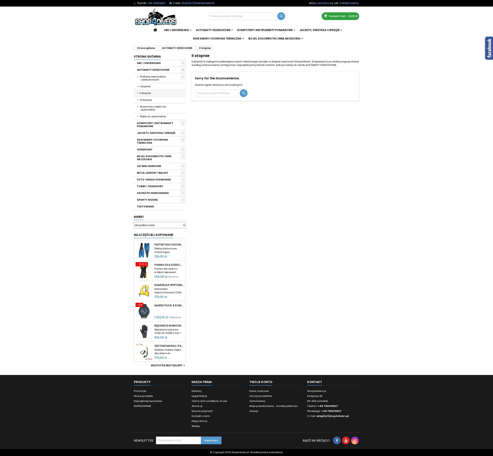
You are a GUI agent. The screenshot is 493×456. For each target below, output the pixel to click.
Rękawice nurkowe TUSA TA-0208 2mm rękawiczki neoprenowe (169, 325)
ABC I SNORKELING (176, 30)
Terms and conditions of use (209, 401)
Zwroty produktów (260, 396)
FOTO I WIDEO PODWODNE (154, 179)
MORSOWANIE (142, 406)
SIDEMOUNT (145, 149)
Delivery (197, 391)
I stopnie (145, 86)
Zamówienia (257, 401)
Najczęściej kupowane (148, 401)
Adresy (253, 411)
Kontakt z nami (201, 416)
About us (197, 406)
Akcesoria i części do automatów (153, 108)
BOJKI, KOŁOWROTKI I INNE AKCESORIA (274, 38)
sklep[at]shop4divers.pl (198, 3)
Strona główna (147, 56)
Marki (138, 217)
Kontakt (314, 382)
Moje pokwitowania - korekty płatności (273, 406)
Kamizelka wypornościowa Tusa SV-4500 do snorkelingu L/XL (169, 285)
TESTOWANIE (145, 206)
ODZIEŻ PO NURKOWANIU (153, 193)
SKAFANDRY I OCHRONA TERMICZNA (217, 38)
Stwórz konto (349, 3)
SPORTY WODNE (147, 200)
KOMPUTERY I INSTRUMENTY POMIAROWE (265, 30)
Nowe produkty (143, 396)
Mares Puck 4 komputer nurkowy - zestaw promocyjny (169, 305)
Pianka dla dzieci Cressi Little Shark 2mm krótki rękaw (169, 264)
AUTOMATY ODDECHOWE (213, 30)
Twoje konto (260, 382)
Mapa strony (199, 421)
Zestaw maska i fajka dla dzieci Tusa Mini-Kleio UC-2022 (169, 345)
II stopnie (145, 93)
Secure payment (202, 411)
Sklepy (196, 426)
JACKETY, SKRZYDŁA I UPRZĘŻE (319, 30)
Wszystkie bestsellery (168, 365)
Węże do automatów (153, 116)
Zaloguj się (325, 3)
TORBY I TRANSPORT (150, 186)
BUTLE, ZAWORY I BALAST (152, 173)
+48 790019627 (156, 3)
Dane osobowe (259, 391)
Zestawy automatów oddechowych (153, 78)
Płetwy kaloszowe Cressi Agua (169, 244)
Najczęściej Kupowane (153, 235)
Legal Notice (199, 396)
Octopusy (146, 100)
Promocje (140, 391)
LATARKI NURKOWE (149, 166)
